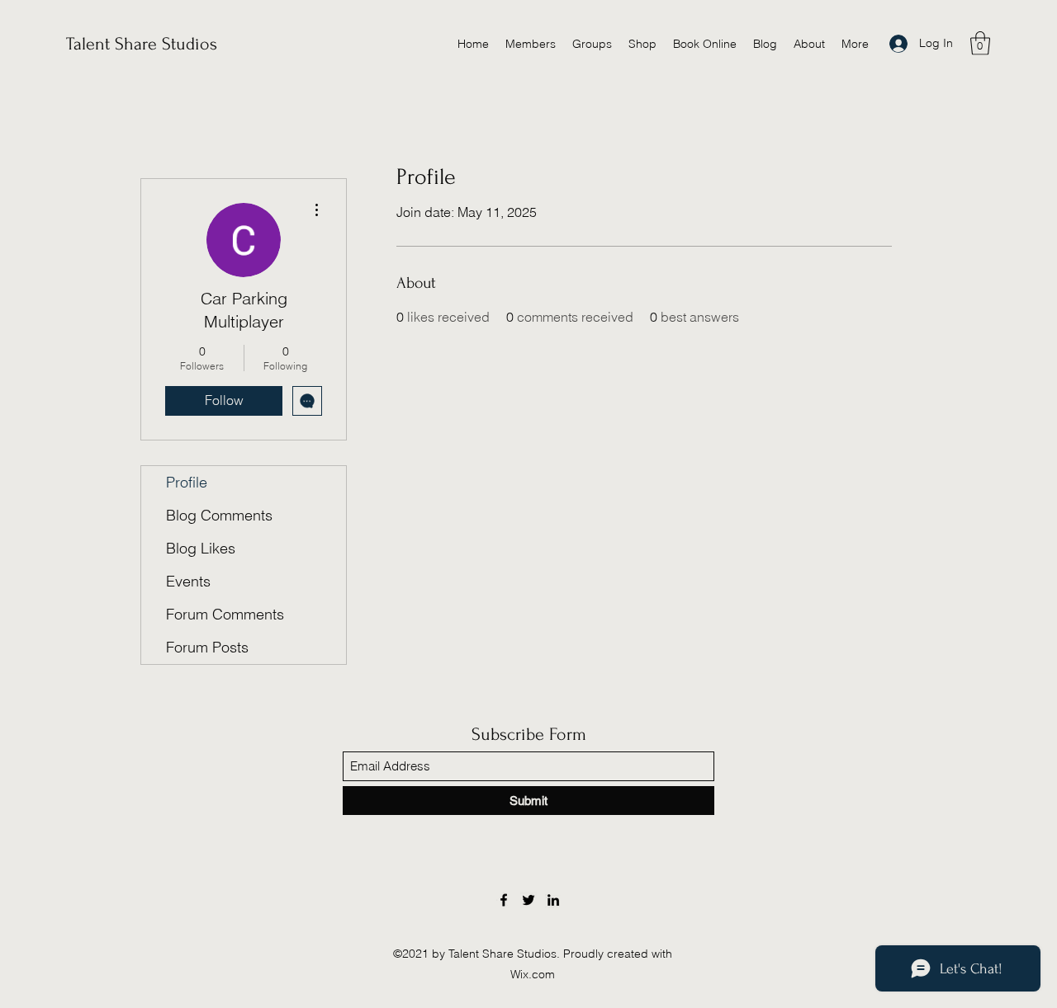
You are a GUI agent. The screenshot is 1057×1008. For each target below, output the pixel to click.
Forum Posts (207, 647)
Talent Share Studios (141, 44)
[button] (980, 43)
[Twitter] (528, 900)
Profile (186, 482)
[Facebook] (503, 900)
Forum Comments (225, 614)
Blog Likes (200, 548)
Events (188, 581)
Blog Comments (219, 515)
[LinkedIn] (553, 900)
